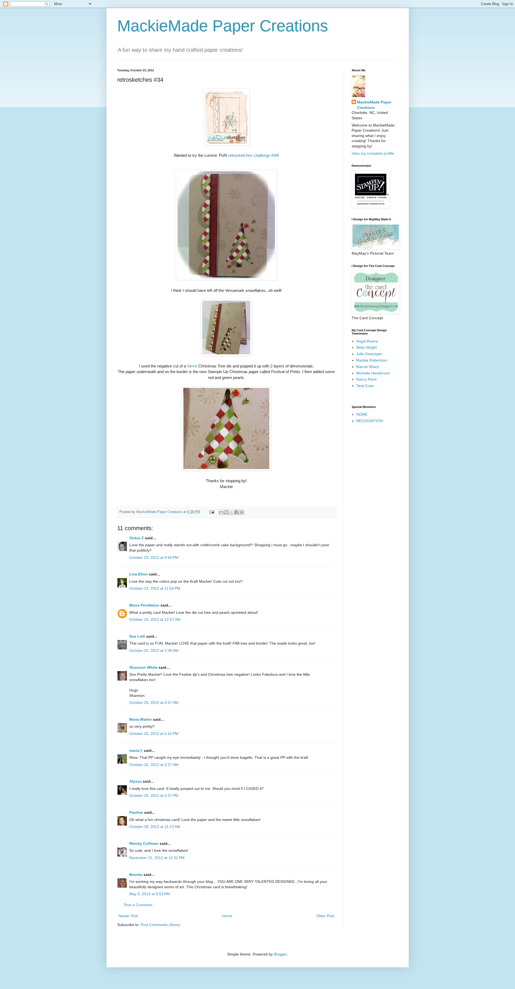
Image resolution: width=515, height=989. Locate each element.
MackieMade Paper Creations (222, 26)
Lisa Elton (138, 574)
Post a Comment (138, 905)
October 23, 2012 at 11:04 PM (154, 588)
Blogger (280, 954)
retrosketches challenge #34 (253, 155)
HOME (361, 414)
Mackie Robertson (371, 360)
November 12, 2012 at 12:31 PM (157, 858)
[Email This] (221, 512)
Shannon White (143, 667)
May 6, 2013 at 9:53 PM (149, 894)
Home (227, 916)
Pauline (136, 812)
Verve (192, 366)
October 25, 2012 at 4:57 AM (153, 702)
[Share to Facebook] (236, 512)
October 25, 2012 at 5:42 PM (153, 733)
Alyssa (135, 781)
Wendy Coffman (144, 843)
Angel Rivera (367, 341)
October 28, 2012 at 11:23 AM (154, 826)
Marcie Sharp (367, 367)
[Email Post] (211, 512)
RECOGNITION (369, 421)
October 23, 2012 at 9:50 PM (153, 557)
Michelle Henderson (373, 373)
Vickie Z (136, 538)
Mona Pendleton (144, 605)
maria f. (136, 750)
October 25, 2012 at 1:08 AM (153, 650)
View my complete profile (373, 153)
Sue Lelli (137, 636)
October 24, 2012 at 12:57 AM (155, 619)
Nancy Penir (366, 379)
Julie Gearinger (369, 354)
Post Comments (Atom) (160, 925)
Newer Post (128, 916)
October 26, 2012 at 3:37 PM (153, 795)
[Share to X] (231, 512)
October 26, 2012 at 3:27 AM (153, 765)
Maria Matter (140, 719)
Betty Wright (366, 347)
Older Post (325, 916)
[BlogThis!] (226, 512)
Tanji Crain (365, 386)
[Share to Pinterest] (241, 512)
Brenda (135, 874)
